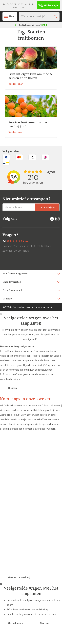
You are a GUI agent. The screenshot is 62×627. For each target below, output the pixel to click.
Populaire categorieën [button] (15, 274)
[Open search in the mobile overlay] (39, 16)
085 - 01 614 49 (15, 241)
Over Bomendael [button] (12, 290)
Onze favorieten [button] (11, 282)
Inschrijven (49, 207)
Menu (12, 16)
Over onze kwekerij (19, 577)
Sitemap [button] (7, 299)
